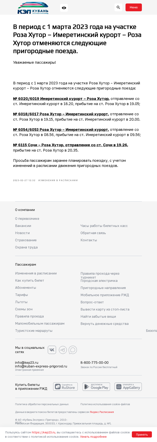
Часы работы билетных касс (104, 226)
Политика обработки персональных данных (42, 404)
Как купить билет (29, 280)
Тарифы (21, 295)
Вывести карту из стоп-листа (105, 309)
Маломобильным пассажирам (39, 323)
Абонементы (25, 288)
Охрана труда (26, 247)
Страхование (26, 240)
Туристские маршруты (34, 331)
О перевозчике (27, 218)
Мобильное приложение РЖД (105, 295)
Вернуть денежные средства (105, 324)
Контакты (89, 240)
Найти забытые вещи (98, 316)
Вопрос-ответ (92, 302)
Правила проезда (29, 316)
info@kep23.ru (26, 362)
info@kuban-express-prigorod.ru (41, 366)
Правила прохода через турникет (100, 275)
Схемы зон (24, 309)
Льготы (21, 302)
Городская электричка (99, 281)
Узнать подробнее (93, 436)
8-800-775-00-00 (95, 362)
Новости (22, 233)
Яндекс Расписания (102, 412)
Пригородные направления (103, 288)
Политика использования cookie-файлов (105, 404)
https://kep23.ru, (44, 432)
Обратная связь (93, 233)
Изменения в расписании (36, 273)
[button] (134, 7)
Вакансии (23, 226)
